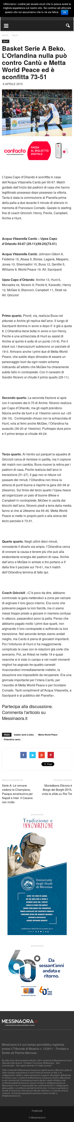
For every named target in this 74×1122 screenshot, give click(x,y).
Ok (64, 12)
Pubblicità (37, 1110)
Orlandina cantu (12, 739)
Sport (5, 41)
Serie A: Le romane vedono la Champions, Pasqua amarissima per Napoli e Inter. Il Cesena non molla (17, 793)
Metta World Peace (47, 734)
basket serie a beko (24, 734)
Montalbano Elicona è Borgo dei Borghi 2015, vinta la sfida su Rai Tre (57, 789)
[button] (68, 25)
